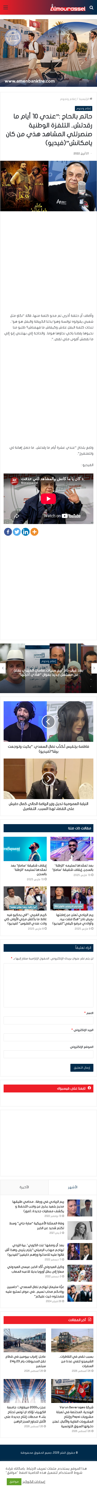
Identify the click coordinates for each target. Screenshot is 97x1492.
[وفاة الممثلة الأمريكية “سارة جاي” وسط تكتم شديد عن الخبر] (79, 1230)
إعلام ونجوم (68, 99)
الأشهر (72, 1187)
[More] (34, 532)
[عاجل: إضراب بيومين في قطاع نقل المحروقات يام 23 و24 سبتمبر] (25, 1340)
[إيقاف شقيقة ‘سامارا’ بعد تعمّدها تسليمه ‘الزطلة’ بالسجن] (25, 849)
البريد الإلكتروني (82, 1030)
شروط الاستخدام (70, 1472)
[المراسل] (68, 7)
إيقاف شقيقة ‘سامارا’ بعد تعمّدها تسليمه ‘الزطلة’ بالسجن (29, 870)
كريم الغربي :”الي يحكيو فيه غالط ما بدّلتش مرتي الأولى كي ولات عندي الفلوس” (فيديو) (25, 919)
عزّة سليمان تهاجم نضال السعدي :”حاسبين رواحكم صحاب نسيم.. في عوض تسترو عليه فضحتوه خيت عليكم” (35, 1291)
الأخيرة (24, 1187)
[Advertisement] (48, 264)
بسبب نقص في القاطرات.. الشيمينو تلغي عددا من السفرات (76, 1361)
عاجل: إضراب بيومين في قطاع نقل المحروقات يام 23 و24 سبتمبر (25, 1361)
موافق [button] (14, 1481)
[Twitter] (17, 532)
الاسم (88, 1013)
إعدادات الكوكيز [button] (34, 1481)
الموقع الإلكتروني (81, 1046)
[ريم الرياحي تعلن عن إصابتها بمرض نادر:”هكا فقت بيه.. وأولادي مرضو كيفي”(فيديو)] (71, 898)
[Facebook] (8, 532)
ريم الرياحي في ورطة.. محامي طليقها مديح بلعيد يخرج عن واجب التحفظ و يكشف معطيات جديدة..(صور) (38, 1206)
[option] (48, 668)
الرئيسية (84, 99)
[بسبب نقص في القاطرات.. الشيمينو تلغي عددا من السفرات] (72, 1340)
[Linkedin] (26, 532)
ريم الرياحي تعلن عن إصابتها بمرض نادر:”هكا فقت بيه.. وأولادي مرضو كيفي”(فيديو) (72, 919)
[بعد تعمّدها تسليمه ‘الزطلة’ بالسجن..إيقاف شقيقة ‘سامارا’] (71, 849)
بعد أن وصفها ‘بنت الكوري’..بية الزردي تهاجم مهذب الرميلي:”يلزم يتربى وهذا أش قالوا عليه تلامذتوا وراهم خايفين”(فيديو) (34, 1250)
